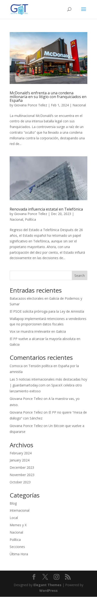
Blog (13, 503)
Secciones (17, 546)
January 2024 (19, 460)
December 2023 (22, 467)
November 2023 (22, 475)
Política (30, 219)
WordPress (48, 590)
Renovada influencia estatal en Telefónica (46, 209)
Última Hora (19, 554)
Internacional (19, 510)
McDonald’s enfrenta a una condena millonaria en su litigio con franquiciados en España (48, 96)
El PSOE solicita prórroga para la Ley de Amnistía (47, 311)
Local (14, 517)
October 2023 (20, 482)
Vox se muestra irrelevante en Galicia (38, 331)
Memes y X (18, 525)
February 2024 (21, 453)
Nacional (79, 105)
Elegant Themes (47, 585)
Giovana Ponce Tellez (30, 105)
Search (79, 275)
